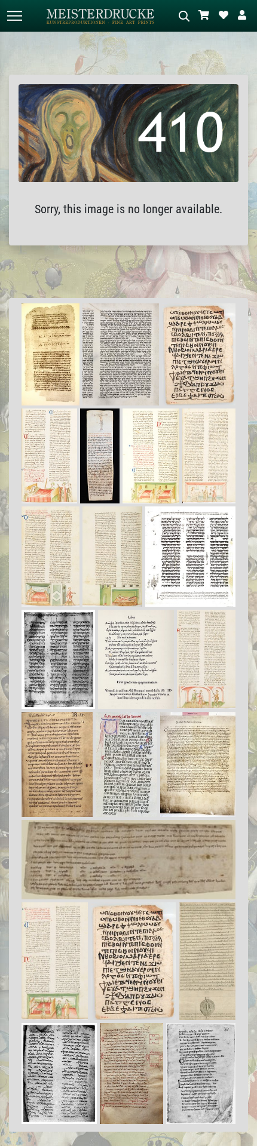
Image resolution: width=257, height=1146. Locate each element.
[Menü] (14, 16)
